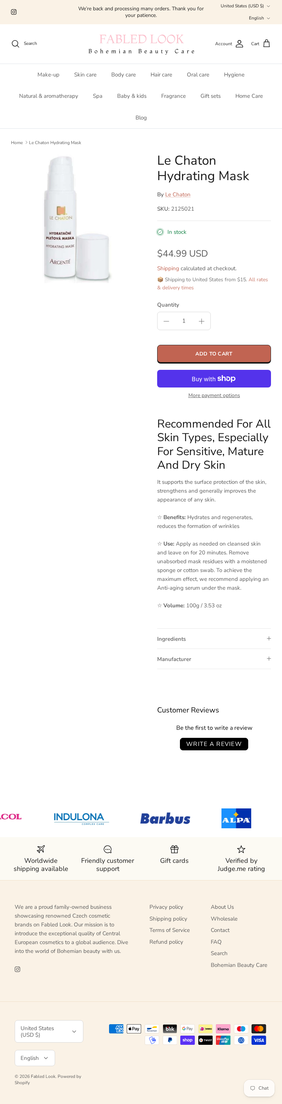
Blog (141, 117)
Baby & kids (132, 96)
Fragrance (173, 96)
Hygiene (234, 74)
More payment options (214, 396)
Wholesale (224, 918)
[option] (76, 218)
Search (219, 953)
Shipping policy (168, 918)
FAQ (216, 942)
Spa (97, 96)
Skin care (85, 74)
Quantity (168, 304)
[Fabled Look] (141, 44)
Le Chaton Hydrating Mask (55, 142)
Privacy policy (166, 907)
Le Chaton (178, 194)
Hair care (161, 74)
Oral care (198, 74)
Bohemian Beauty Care (239, 965)
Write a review (214, 744)
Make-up (48, 74)
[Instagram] (14, 12)
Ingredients (171, 639)
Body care (123, 74)
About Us (222, 907)
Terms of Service (169, 930)
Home (17, 142)
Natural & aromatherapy (48, 96)
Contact (220, 930)
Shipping (168, 268)
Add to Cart (213, 353)
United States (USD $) (242, 6)
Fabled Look (43, 1076)
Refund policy (166, 942)
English (256, 18)
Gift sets (210, 96)
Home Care (249, 96)
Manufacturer (174, 659)
